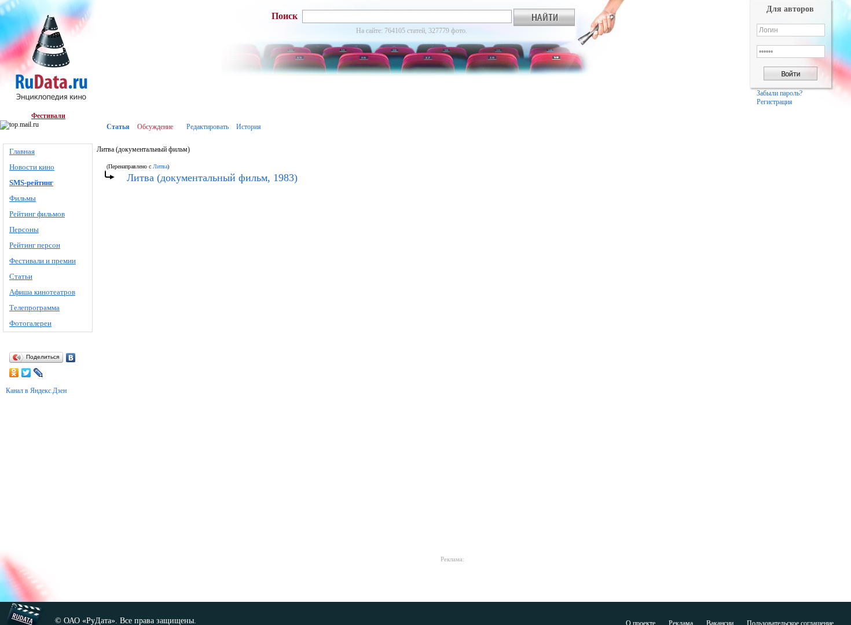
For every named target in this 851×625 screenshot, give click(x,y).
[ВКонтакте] (71, 357)
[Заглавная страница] (48, 56)
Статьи (20, 276)
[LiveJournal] (38, 372)
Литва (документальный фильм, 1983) (212, 177)
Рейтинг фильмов (37, 213)
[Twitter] (26, 372)
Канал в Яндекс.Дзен (36, 391)
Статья (118, 127)
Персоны (24, 229)
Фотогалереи (30, 323)
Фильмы (22, 198)
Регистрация (775, 102)
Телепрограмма (34, 307)
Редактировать (207, 127)
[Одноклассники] (14, 372)
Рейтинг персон (34, 245)
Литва (160, 166)
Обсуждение (155, 127)
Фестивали (48, 116)
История (248, 127)
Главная (22, 151)
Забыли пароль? (779, 93)
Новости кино (31, 167)
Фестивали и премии (42, 260)
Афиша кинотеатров (42, 292)
